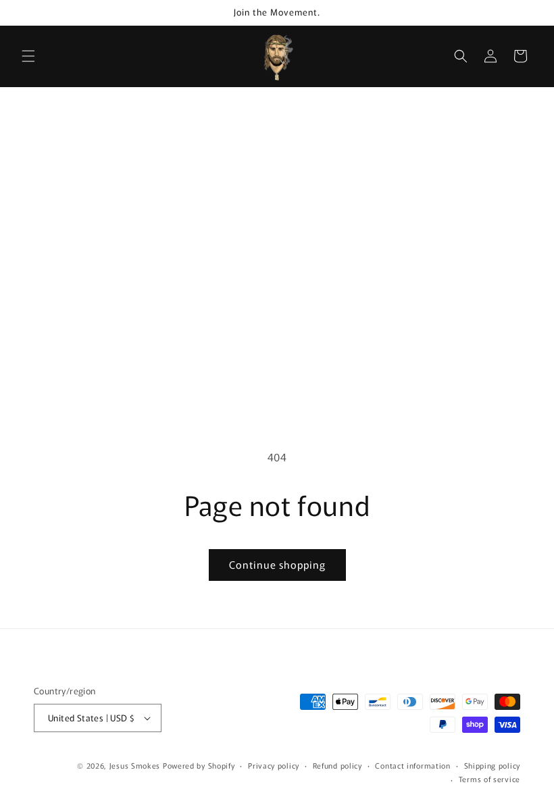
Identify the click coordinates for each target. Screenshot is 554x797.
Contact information (412, 765)
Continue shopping (277, 564)
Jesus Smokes (134, 765)
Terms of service (489, 778)
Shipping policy (492, 765)
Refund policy (337, 765)
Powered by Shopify (199, 765)
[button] (28, 56)
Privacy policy (273, 765)
